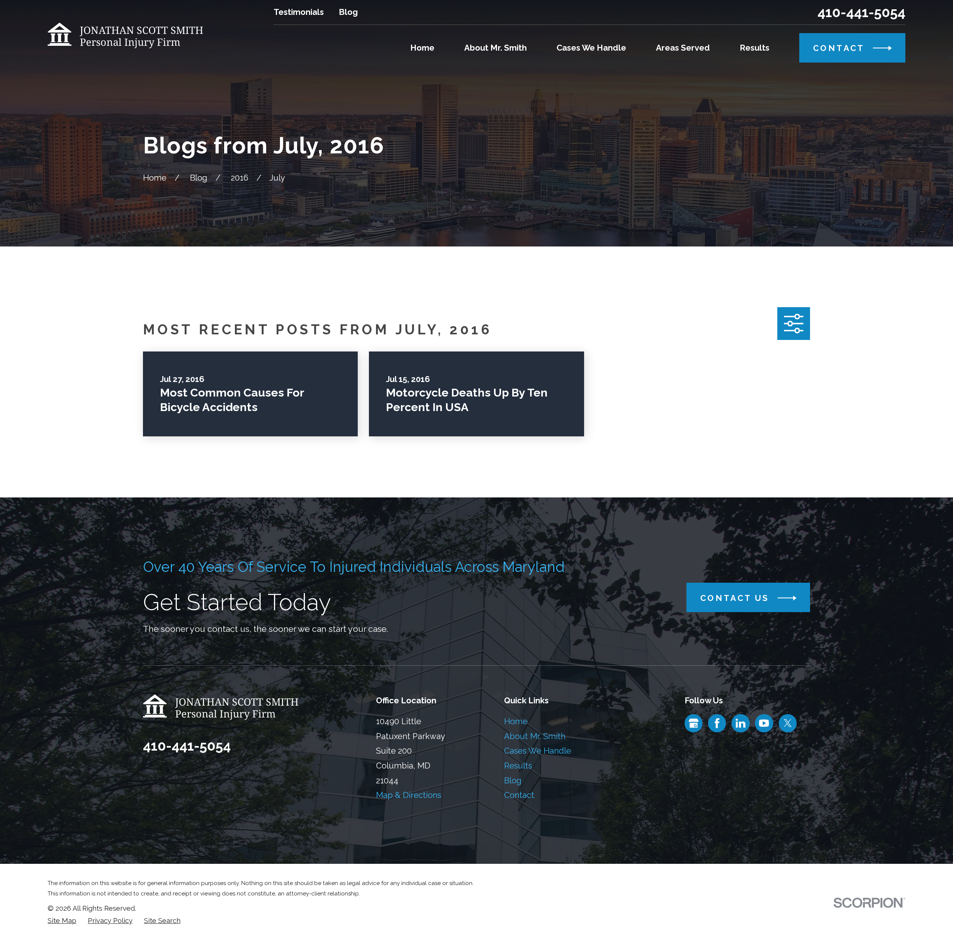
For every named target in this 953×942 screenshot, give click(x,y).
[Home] (125, 36)
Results (518, 765)
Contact (519, 795)
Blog (348, 12)
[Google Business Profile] (693, 723)
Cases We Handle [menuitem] (591, 47)
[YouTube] (764, 723)
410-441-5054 (861, 12)
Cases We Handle (537, 750)
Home (516, 721)
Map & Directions (408, 795)
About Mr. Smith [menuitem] (495, 47)
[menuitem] (62, 921)
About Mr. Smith (534, 736)
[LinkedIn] (740, 723)
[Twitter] (788, 723)
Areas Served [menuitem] (683, 47)
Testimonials (299, 12)
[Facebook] (717, 723)
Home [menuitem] (422, 47)
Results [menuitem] (754, 47)
